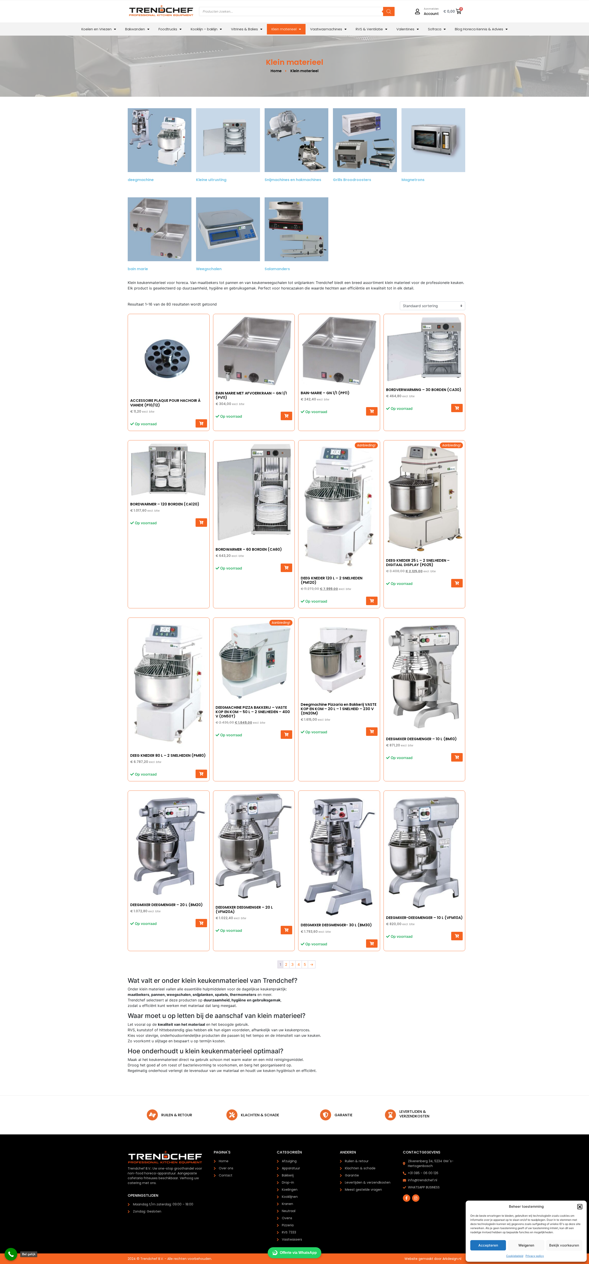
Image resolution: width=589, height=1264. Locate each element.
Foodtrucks (168, 29)
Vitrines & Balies (244, 29)
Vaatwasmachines (326, 29)
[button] (579, 1206)
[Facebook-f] (406, 1198)
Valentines (405, 29)
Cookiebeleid (514, 1256)
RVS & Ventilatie (369, 29)
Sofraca (434, 29)
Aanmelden (431, 9)
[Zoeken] (389, 11)
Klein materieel (284, 29)
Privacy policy (534, 1256)
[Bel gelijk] (11, 1254)
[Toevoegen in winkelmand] (201, 423)
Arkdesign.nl (451, 1258)
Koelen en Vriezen (96, 29)
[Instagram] (415, 1198)
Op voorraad (145, 424)
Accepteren (488, 1245)
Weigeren (526, 1245)
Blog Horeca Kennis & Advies (479, 29)
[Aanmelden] (417, 11)
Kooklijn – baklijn (204, 29)
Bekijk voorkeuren (564, 1245)
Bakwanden (135, 29)
